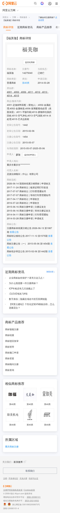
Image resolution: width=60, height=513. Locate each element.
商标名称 (11, 68)
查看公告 (14, 231)
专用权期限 (12, 148)
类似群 (10, 88)
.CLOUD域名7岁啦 (18, 293)
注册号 (25, 68)
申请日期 (42, 78)
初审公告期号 (13, 124)
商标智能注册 (12, 329)
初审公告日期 (13, 130)
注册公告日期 (13, 142)
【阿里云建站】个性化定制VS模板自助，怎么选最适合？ (31, 305)
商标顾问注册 (12, 364)
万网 (14, 17)
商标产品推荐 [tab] (44, 27)
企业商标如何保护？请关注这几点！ (27, 277)
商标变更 (9, 358)
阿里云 (5, 17)
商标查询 (9, 370)
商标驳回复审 (12, 340)
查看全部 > (50, 272)
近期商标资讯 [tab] (25, 27)
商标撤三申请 (12, 352)
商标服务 (23, 17)
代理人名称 (12, 170)
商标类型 (11, 78)
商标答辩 (9, 346)
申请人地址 (12, 160)
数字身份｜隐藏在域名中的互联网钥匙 (28, 299)
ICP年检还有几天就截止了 (22, 288)
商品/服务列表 (14, 101)
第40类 (25, 82)
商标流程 (11, 179)
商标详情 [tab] (8, 27)
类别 (24, 78)
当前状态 (42, 68)
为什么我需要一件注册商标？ (23, 283)
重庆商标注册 (12, 447)
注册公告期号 (13, 136)
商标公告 (11, 224)
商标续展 (9, 335)
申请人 (10, 154)
